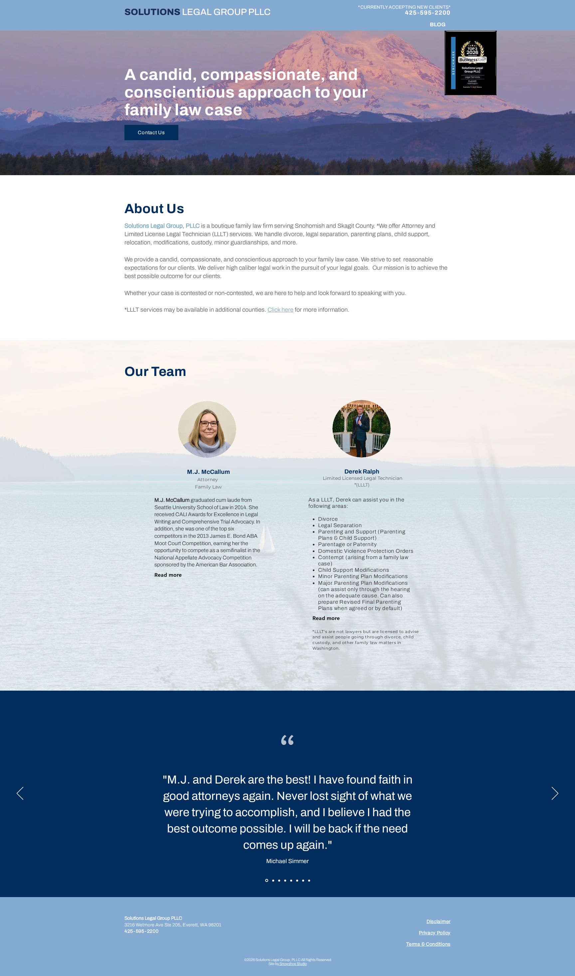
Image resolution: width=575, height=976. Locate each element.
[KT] (297, 880)
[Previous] (20, 794)
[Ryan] (285, 880)
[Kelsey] (291, 880)
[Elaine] (309, 880)
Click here (280, 309)
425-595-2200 (428, 12)
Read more (168, 575)
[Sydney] (278, 880)
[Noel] (272, 880)
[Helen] (303, 880)
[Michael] (266, 880)
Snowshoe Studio (293, 964)
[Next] (555, 794)
